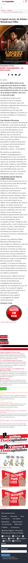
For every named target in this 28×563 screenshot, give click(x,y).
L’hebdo (4, 527)
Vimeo (4, 538)
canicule (2, 419)
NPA (1, 391)
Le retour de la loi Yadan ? (6, 402)
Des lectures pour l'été (5, 506)
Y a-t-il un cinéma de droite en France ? (11, 360)
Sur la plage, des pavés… (6, 467)
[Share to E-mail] (15, 74)
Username (3, 543)
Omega (20, 533)
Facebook (7, 536)
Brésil (1, 346)
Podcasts (17, 541)
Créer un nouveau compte (9, 557)
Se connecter (6, 524)
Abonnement (17, 522)
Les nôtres (16, 519)
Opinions (3, 10)
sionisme (2, 400)
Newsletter (5, 522)
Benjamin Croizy (3, 339)
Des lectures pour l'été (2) (6, 487)
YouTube (17, 536)
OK (1, 7)
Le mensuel (15, 527)
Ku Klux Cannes (4, 378)
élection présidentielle (5, 409)
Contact (4, 516)
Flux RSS (8, 541)
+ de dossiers (3, 508)
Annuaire (14, 516)
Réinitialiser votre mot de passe (10, 558)
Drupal (13, 533)
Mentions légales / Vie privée (12, 531)
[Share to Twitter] (12, 74)
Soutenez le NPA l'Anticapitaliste (8, 322)
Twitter (12, 538)
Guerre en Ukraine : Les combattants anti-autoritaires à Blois (12, 369)
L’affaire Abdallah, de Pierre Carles (10, 352)
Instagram (22, 538)
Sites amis (18, 524)
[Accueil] (7, 1)
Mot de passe (4, 549)
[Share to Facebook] (8, 74)
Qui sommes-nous (8, 513)
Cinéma (2, 349)
